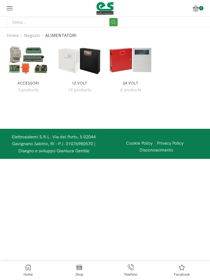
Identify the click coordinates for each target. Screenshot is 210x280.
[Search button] (113, 22)
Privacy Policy (170, 143)
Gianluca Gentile (73, 150)
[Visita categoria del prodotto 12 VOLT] (79, 59)
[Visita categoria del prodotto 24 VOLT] (130, 59)
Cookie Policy (139, 143)
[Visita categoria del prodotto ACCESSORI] (28, 59)
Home (13, 35)
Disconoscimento (156, 150)
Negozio (32, 35)
